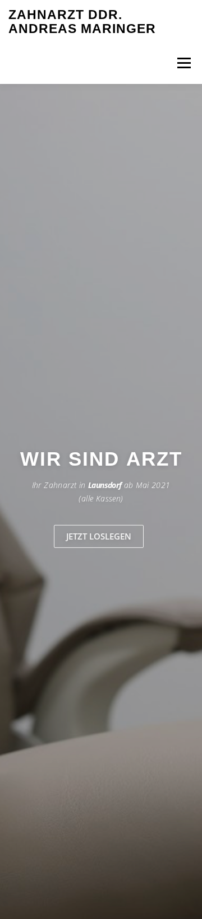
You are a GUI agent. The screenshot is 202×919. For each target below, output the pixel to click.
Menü (183, 63)
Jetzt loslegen (98, 536)
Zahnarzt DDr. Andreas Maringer (82, 22)
